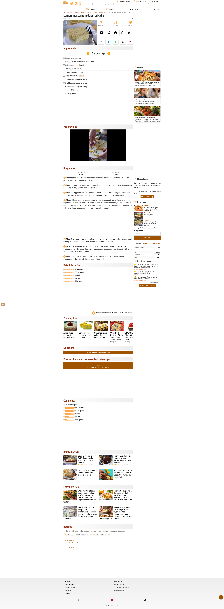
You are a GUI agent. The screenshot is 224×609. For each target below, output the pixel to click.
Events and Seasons (75, 543)
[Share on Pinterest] (130, 42)
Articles (112, 9)
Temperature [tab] (155, 243)
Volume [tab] (145, 243)
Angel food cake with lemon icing (68, 335)
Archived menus (145, 228)
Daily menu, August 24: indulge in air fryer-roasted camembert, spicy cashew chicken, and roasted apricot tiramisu (115, 513)
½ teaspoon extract (76, 65)
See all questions (154, 282)
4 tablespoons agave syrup (76, 87)
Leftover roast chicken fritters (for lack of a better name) (151, 209)
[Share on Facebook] (101, 42)
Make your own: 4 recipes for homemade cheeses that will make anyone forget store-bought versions (80, 513)
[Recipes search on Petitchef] (149, 4)
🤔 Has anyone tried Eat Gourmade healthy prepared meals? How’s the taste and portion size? (146, 266)
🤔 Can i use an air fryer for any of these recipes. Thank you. (145, 277)
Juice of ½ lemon (72, 90)
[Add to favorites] (101, 33)
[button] (65, 32)
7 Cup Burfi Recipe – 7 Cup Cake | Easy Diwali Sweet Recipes (116, 337)
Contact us (118, 581)
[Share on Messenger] (108, 42)
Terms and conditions (121, 587)
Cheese (71, 547)
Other (156, 9)
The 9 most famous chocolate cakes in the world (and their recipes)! (122, 459)
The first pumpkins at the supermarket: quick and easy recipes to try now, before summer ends (122, 495)
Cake (68, 531)
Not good (79, 281)
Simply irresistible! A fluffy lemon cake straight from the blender (87, 459)
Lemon (68, 534)
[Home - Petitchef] (64, 12)
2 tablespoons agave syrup (76, 83)
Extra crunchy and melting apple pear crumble (150, 223)
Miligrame (139, 247)
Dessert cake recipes (81, 531)
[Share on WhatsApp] (116, 42)
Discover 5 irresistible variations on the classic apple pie (87, 472)
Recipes (91, 9)
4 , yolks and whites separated (79, 61)
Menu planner (146, 197)
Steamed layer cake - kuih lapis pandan (100, 335)
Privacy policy (119, 584)
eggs (69, 61)
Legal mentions (119, 590)
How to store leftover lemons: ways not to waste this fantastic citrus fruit (122, 473)
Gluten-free (96, 531)
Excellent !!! (80, 269)
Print (155, 228)
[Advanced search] (152, 4)
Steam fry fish (148, 215)
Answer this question (140, 269)
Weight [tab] (138, 243)
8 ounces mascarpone (74, 72)
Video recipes (69, 584)
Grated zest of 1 (74, 76)
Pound (138, 254)
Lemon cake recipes (102, 534)
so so (77, 278)
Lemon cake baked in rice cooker (84, 335)
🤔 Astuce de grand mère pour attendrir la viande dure (144, 272)
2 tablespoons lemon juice (76, 79)
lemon (81, 76)
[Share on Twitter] (123, 42)
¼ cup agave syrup (73, 58)
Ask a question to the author (99, 352)
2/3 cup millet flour (73, 69)
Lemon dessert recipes (83, 534)
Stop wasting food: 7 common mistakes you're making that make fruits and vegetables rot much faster (79, 496)
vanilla (78, 65)
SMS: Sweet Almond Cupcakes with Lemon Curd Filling (131, 337)
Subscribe (147, 238)
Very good (79, 272)
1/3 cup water (70, 94)
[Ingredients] (3, 304)
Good (77, 275)
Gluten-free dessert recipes (114, 531)
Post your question (148, 285)
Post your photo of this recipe (98, 367)
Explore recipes (70, 540)
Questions (135, 9)
